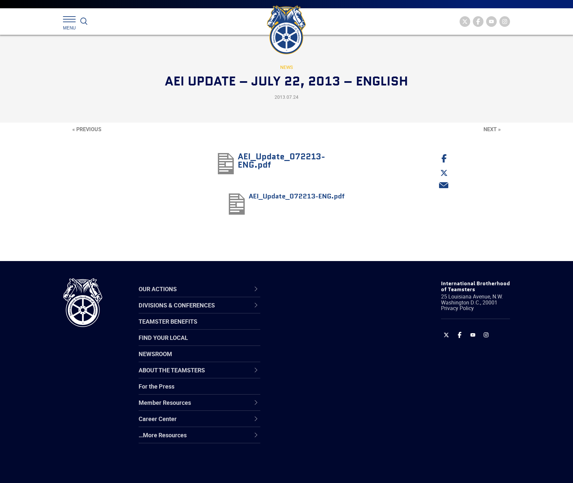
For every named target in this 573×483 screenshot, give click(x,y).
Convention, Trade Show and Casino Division (331, 391)
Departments (301, 359)
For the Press (156, 386)
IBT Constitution (305, 375)
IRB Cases (297, 391)
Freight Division (304, 439)
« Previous (86, 129)
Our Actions (303, 289)
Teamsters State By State (317, 311)
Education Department (313, 327)
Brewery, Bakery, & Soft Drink (322, 343)
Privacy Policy (457, 308)
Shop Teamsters (305, 343)
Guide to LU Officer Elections (321, 391)
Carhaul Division (305, 375)
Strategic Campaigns (311, 327)
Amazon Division (306, 327)
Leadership (298, 327)
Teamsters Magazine (312, 327)
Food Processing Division (316, 423)
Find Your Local (163, 338)
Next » (492, 129)
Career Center (306, 289)
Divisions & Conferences (322, 289)
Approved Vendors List (313, 375)
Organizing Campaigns (313, 311)
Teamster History (307, 343)
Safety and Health (307, 343)
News (286, 67)
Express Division (305, 407)
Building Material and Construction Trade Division (329, 359)
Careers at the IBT (307, 327)
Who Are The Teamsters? (317, 311)
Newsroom (155, 354)
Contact (294, 311)
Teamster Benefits (168, 321)
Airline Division (303, 311)
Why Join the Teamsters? (317, 311)
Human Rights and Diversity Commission (320, 455)
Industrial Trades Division (317, 470)
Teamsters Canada (309, 359)
